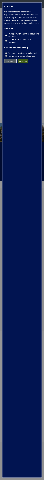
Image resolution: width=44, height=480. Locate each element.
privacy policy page (30, 23)
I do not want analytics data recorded (20, 41)
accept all (23, 61)
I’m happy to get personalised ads (22, 53)
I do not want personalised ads (21, 56)
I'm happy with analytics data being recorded (23, 35)
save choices (10, 61)
